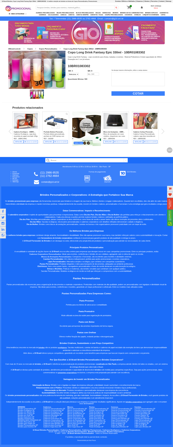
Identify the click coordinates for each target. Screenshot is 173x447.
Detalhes (18, 141)
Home (14, 172)
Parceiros (154, 1)
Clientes (147, 1)
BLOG (14, 178)
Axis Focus (92, 440)
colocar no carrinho (31, 141)
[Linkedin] (3, 229)
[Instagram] (3, 223)
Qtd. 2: (90, 71)
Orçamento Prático (170, 203)
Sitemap (168, 1)
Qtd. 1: (70, 71)
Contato (161, 1)
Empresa (140, 1)
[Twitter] (3, 217)
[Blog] (3, 235)
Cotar (138, 93)
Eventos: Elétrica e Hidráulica (125, 1)
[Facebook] (3, 211)
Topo (170, 150)
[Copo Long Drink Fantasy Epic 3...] (36, 70)
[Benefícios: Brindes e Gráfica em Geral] (86, 45)
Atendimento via (170, 215)
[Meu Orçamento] (170, 189)
